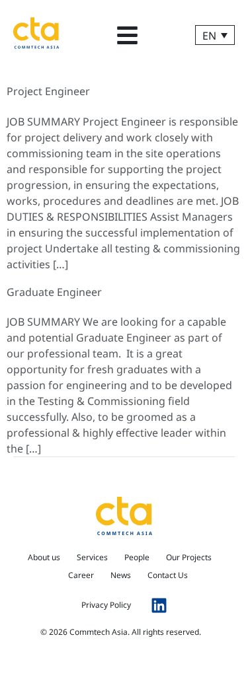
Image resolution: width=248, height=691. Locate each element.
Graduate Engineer (54, 292)
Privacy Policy (106, 604)
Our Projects (189, 557)
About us (44, 557)
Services (92, 557)
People (136, 557)
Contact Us (167, 575)
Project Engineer (48, 91)
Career (81, 575)
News (120, 575)
